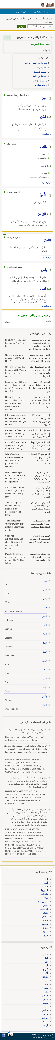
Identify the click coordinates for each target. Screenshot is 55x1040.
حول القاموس (21, 12)
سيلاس (44, 670)
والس (44, 598)
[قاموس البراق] (47, 5)
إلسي (45, 590)
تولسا (45, 687)
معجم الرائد (42, 67)
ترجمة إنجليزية (41, 85)
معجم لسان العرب (39, 81)
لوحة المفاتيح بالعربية (41, 12)
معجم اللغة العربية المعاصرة (35, 63)
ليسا (45, 581)
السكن (44, 616)
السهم (44, 661)
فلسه (45, 607)
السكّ (45, 625)
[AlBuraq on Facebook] (4, 1036)
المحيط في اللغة (40, 76)
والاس (44, 696)
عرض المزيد (46, 134)
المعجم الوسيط (40, 72)
